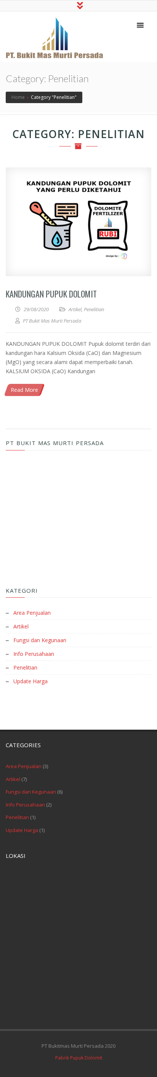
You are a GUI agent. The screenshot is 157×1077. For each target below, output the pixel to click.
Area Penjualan (32, 612)
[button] (140, 25)
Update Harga (30, 681)
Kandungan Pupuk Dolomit (51, 294)
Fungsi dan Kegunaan (39, 640)
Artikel (75, 309)
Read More (24, 389)
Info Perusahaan (33, 653)
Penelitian (94, 309)
